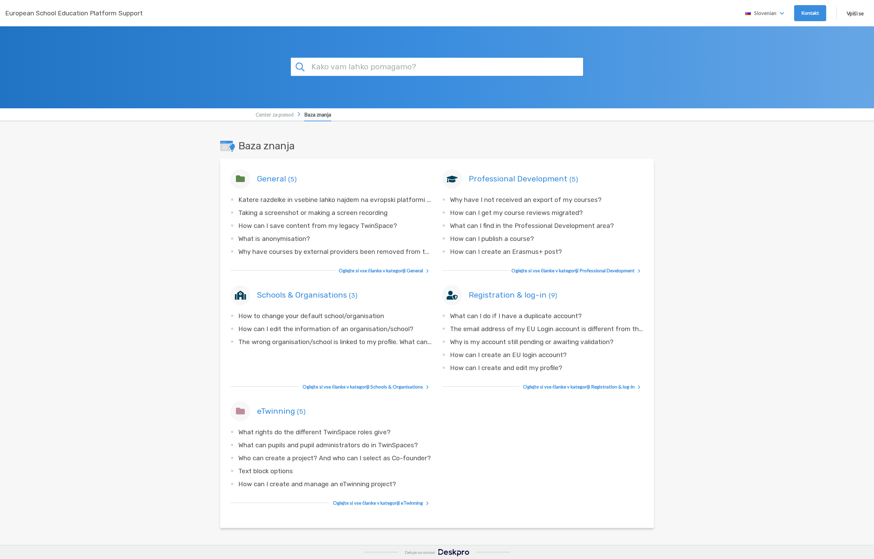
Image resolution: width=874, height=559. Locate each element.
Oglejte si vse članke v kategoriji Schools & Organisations (362, 387)
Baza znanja (317, 114)
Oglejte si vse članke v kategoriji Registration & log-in (579, 387)
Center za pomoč (275, 114)
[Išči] (301, 65)
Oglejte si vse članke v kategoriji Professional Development (573, 270)
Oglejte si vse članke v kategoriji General (381, 270)
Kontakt (810, 13)
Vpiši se (855, 13)
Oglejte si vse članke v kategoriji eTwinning (378, 503)
